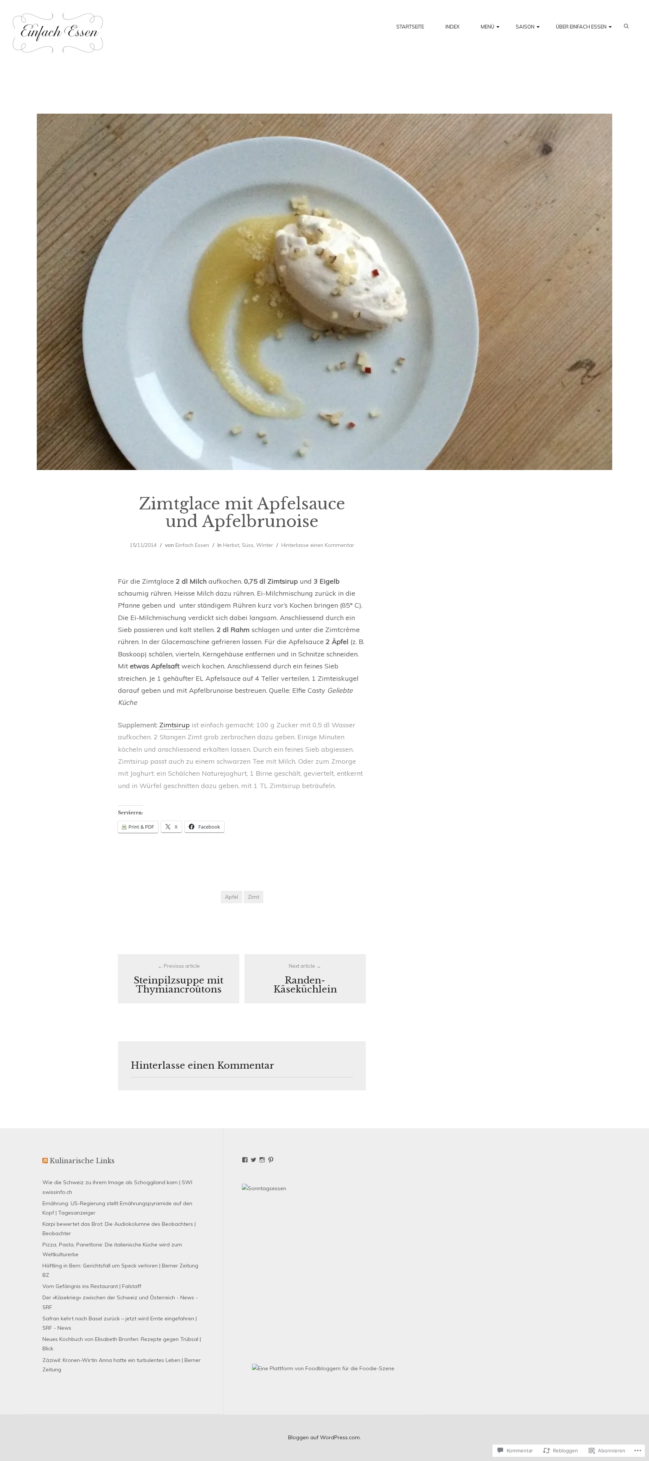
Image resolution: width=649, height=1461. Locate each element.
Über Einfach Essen (581, 27)
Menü (487, 27)
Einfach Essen (192, 545)
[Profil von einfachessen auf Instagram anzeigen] (262, 1160)
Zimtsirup (174, 725)
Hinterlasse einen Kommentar (317, 545)
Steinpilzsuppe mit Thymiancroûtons (178, 979)
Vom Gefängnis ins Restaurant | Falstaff (91, 1286)
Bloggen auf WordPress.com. (324, 1437)
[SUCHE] (630, 26)
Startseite (410, 27)
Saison (525, 27)
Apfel (231, 896)
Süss (248, 545)
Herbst (231, 545)
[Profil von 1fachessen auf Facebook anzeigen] (245, 1160)
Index (452, 27)
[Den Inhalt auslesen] (45, 1161)
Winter (264, 545)
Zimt (253, 896)
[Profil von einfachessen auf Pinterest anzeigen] (271, 1160)
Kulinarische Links (82, 1161)
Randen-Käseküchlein (305, 979)
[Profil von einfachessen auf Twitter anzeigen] (254, 1160)
